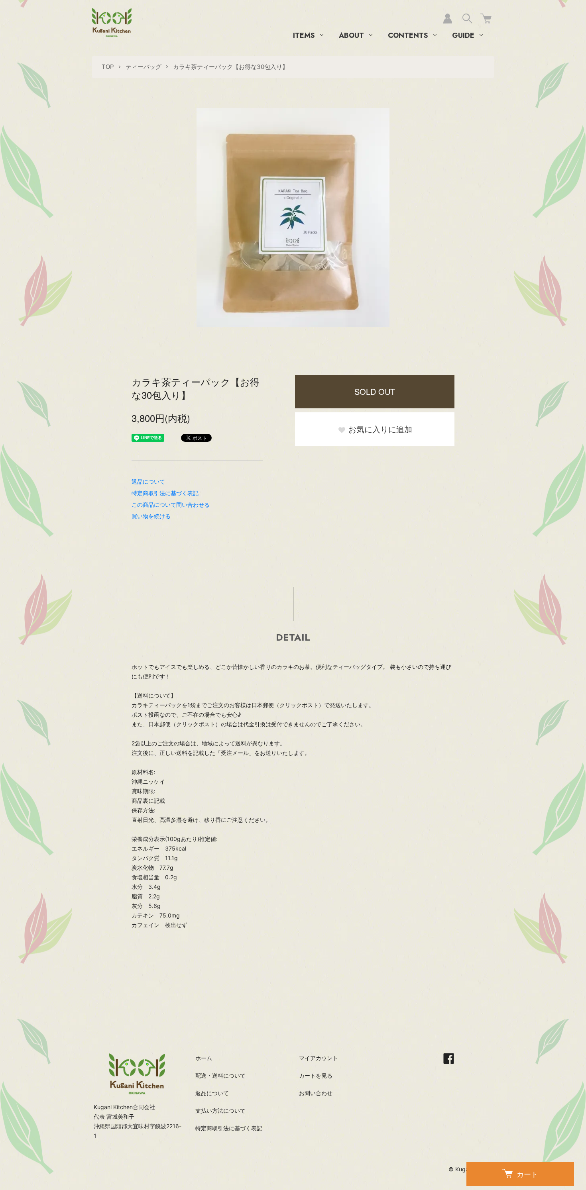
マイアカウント (318, 1058)
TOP (108, 67)
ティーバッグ (143, 67)
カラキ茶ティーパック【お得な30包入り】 (230, 67)
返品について (148, 481)
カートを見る (315, 1075)
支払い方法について (220, 1110)
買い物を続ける (151, 516)
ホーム (203, 1058)
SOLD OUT (374, 391)
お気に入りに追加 (379, 429)
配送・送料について (220, 1075)
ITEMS (304, 35)
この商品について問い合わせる (171, 504)
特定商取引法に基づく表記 (165, 493)
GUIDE (463, 35)
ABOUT (351, 35)
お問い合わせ (315, 1093)
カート (527, 1173)
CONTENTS (408, 35)
